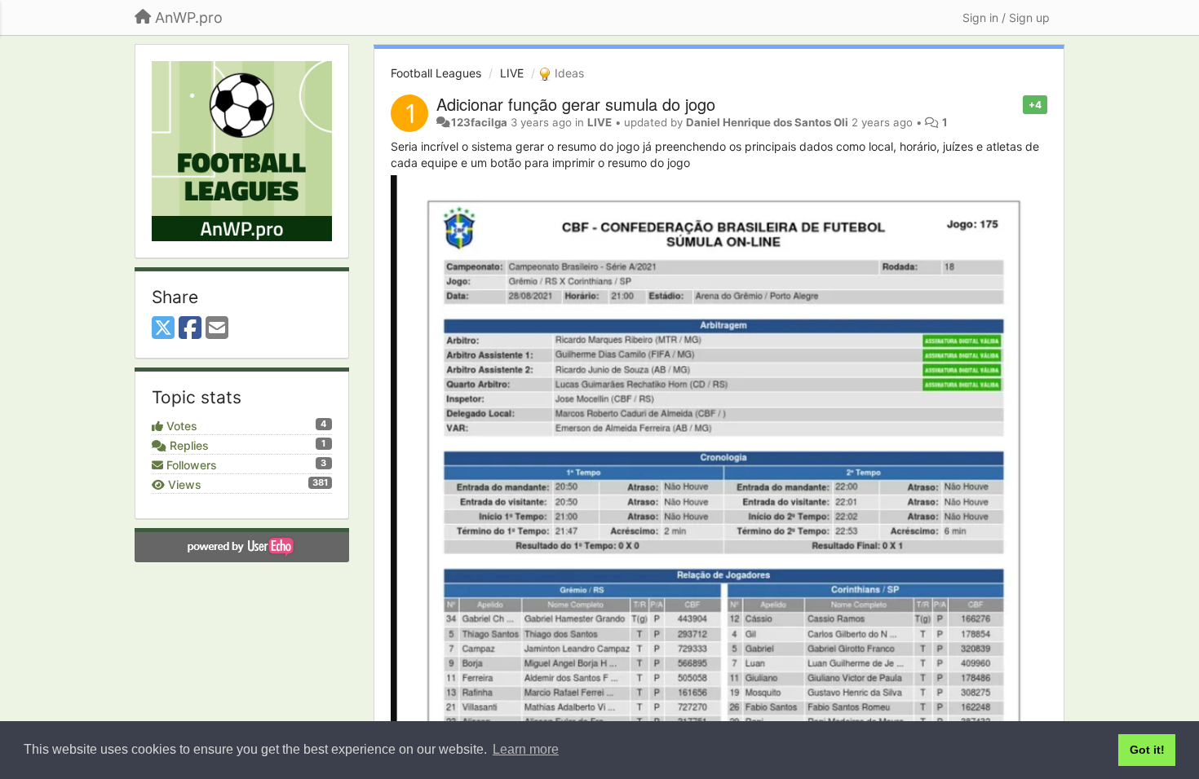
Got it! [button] (1147, 749)
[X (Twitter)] (163, 328)
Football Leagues (436, 73)
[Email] (217, 328)
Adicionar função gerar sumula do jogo (575, 104)
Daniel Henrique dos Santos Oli (767, 122)
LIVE (512, 73)
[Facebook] (190, 328)
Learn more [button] (526, 749)
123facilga (479, 122)
